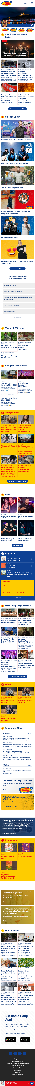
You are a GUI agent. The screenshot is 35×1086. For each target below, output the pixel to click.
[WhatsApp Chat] (32, 25)
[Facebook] (10, 1053)
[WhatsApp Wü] (24, 1053)
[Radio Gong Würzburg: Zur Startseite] (6, 3)
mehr (30, 733)
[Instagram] (15, 1053)
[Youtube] (20, 1053)
